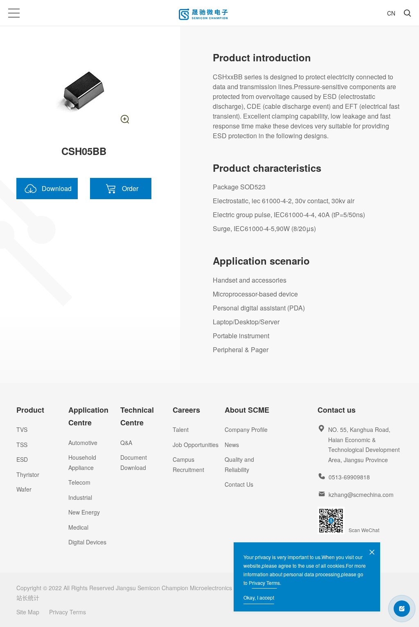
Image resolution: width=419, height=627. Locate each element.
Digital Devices (87, 542)
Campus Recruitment (188, 464)
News (232, 444)
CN (391, 13)
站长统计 (27, 597)
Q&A (126, 442)
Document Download (133, 462)
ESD (22, 459)
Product (30, 410)
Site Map (27, 612)
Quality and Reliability (239, 464)
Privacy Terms (264, 582)
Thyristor (27, 474)
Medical (78, 527)
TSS (21, 444)
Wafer (24, 489)
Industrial (80, 497)
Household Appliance (82, 462)
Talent (181, 429)
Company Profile (246, 429)
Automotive (82, 442)
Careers (186, 410)
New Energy (84, 512)
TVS (21, 429)
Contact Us (239, 484)
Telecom (79, 482)
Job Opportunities (196, 444)
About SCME (247, 410)
